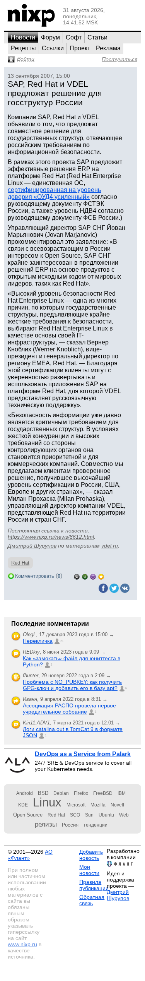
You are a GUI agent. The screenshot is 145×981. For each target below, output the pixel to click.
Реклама (108, 48)
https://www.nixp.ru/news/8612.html (51, 537)
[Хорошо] (93, 576)
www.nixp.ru (22, 944)
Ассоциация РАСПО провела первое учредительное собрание (69, 708)
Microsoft (76, 805)
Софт (74, 37)
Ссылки (53, 48)
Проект (80, 48)
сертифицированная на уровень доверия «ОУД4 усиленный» (54, 193)
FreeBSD (103, 793)
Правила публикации (94, 885)
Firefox (81, 793)
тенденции (95, 825)
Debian (61, 793)
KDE (23, 805)
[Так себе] (85, 576)
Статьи (97, 37)
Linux (47, 802)
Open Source (28, 815)
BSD (43, 793)
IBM (122, 793)
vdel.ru (109, 546)
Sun (89, 815)
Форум (50, 37)
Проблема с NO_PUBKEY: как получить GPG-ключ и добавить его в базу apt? (72, 685)
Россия (70, 825)
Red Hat (20, 563)
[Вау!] (101, 576)
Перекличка (38, 641)
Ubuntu (106, 815)
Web (124, 815)
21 (61, 641)
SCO (75, 815)
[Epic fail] (77, 576)
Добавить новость (91, 855)
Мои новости (89, 870)
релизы (46, 824)
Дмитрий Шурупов (32, 546)
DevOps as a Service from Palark (83, 754)
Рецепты (23, 48)
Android (24, 793)
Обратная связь (91, 900)
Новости (23, 37)
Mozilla (98, 805)
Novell (117, 805)
